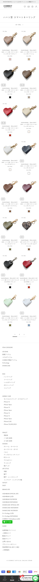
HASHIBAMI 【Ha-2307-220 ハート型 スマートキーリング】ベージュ (28, 52)
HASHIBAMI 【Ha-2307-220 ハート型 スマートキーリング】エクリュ (28, 124)
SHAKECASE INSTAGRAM (10, 508)
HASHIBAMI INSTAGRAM (10, 502)
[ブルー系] (29, 325)
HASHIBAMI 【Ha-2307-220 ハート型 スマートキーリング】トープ (28, 90)
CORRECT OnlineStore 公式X (11, 519)
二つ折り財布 (7, 438)
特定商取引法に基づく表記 (10, 547)
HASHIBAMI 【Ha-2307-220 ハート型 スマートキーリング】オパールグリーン (10, 318)
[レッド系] (10, 135)
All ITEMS (5, 352)
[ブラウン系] (10, 211)
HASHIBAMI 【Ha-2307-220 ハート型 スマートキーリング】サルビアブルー (28, 318)
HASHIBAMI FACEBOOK (9, 499)
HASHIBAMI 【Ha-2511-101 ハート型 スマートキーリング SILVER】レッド (29, 280)
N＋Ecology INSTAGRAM (10, 516)
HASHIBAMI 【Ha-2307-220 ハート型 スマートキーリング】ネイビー (28, 166)
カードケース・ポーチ (10, 449)
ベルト (5, 452)
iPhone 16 (6, 402)
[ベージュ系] (29, 59)
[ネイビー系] (29, 173)
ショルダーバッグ (8, 382)
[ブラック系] (10, 97)
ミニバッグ (6, 388)
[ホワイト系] (29, 131)
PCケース (6, 457)
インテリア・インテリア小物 (12, 480)
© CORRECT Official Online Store (19, 560)
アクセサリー (7, 460)
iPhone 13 (6, 416)
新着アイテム (6, 354)
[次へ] (24, 334)
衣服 (4, 471)
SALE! (4, 485)
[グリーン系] (10, 249)
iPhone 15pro (7, 405)
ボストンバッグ (8, 385)
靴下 (4, 474)
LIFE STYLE (5, 469)
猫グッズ (5, 466)
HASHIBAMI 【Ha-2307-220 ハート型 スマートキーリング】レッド (10, 128)
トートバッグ (7, 380)
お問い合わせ (6, 541)
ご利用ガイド (6, 533)
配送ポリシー (6, 536)
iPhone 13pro (7, 419)
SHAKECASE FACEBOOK (10, 510)
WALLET (4, 432)
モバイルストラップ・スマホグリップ (15, 399)
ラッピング (6, 463)
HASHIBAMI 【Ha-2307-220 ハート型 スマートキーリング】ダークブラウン (10, 204)
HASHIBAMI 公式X (8, 496)
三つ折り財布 (7, 441)
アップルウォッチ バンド (11, 455)
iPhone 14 (6, 413)
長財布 (5, 435)
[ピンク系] (10, 59)
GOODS (5, 444)
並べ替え (19, 25)
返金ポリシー (6, 539)
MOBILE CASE (6, 396)
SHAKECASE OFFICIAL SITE (10, 505)
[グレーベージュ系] (29, 97)
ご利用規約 (5, 550)
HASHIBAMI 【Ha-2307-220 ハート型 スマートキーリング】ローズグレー (10, 52)
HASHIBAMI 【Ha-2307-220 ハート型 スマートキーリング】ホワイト (10, 162)
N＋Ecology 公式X (8, 513)
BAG (3, 374)
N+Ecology (5, 363)
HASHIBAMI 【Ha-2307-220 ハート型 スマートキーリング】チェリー (28, 204)
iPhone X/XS (6, 421)
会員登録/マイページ (9, 530)
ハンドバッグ (7, 377)
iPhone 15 (6, 407)
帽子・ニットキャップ (10, 477)
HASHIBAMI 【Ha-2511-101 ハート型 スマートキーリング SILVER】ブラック (10, 280)
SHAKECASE (6, 366)
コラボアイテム (7, 357)
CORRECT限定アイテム (9, 360)
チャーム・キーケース (10, 447)
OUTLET (4, 483)
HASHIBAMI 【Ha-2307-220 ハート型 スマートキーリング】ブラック (10, 90)
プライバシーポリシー (9, 544)
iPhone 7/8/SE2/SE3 (9, 424)
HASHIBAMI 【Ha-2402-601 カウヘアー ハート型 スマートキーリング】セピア (29, 242)
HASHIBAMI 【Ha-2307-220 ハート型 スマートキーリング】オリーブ (10, 242)
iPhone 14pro (7, 410)
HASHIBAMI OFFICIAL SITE (10, 494)
